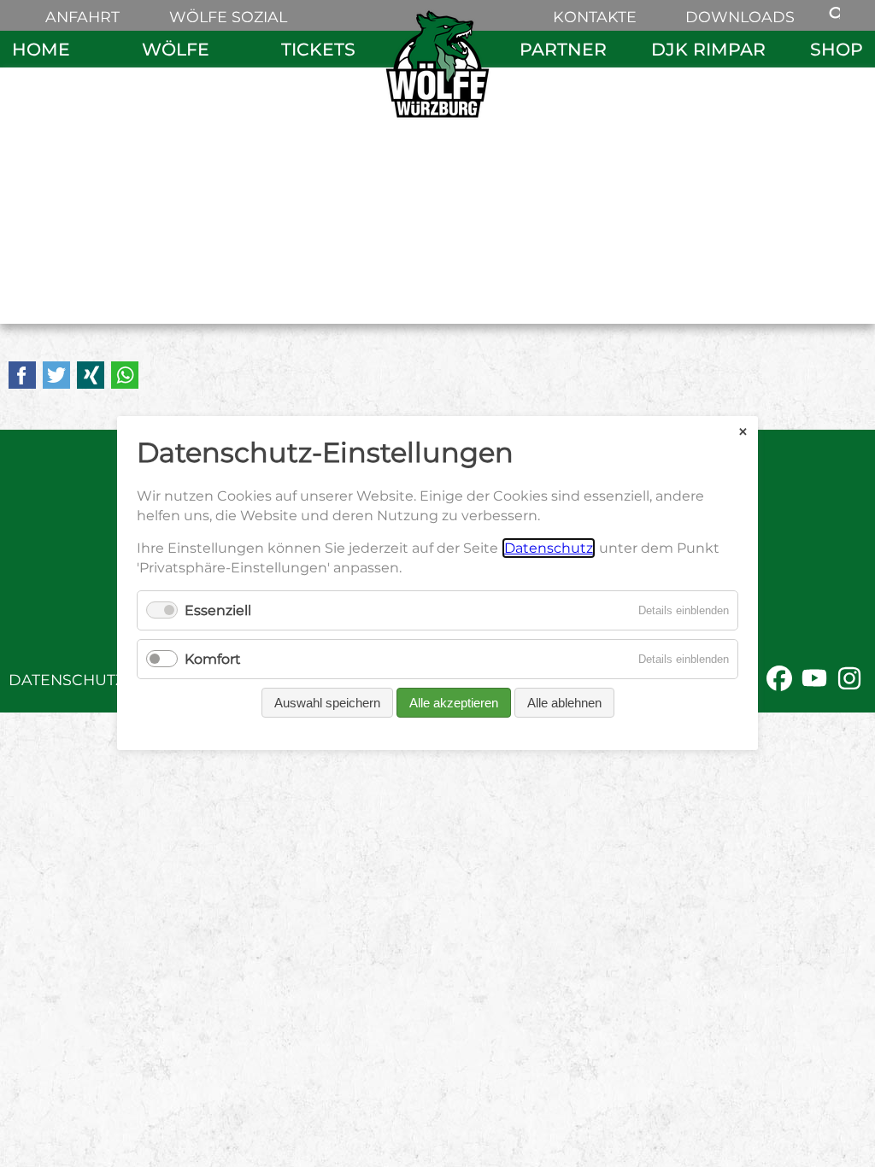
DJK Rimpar (708, 49)
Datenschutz (67, 680)
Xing (90, 375)
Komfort (213, 660)
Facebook (22, 375)
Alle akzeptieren (453, 703)
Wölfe (175, 49)
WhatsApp (124, 375)
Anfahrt (82, 17)
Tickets (318, 49)
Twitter (56, 375)
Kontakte (595, 17)
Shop (836, 49)
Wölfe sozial (228, 17)
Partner (563, 49)
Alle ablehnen (564, 703)
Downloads (740, 17)
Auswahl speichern (327, 703)
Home (41, 49)
